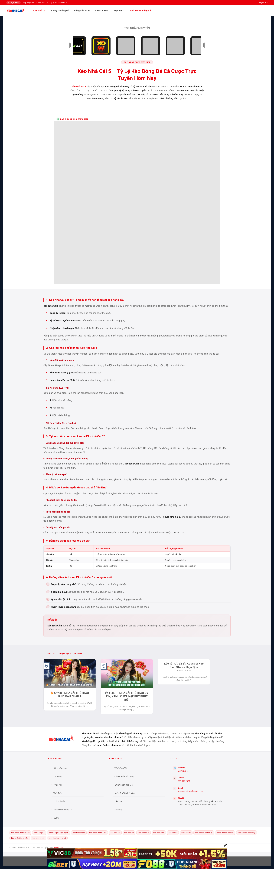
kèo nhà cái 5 (158, 832)
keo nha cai (129, 832)
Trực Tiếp (57, 793)
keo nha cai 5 (143, 832)
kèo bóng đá (39, 832)
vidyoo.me (183, 771)
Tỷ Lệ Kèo (57, 784)
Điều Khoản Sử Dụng (124, 776)
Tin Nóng (57, 776)
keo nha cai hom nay (246, 832)
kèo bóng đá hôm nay (20, 832)
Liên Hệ (118, 801)
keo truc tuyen (79, 832)
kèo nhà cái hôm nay (203, 832)
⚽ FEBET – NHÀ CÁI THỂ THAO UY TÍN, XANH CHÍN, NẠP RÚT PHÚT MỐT (126, 696)
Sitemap (118, 809)
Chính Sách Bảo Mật (123, 784)
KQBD (56, 817)
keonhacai (173, 832)
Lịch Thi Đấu (101, 10)
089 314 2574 (184, 781)
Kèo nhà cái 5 (79, 86)
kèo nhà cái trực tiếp (19, 838)
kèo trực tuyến (39, 838)
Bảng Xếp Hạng (82, 10)
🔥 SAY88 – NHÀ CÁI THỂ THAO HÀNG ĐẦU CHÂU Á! (69, 694)
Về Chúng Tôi (120, 768)
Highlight (119, 10)
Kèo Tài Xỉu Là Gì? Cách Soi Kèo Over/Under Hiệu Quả (184, 665)
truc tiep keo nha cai (57, 838)
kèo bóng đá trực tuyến (58, 832)
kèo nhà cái (115, 832)
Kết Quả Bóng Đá (60, 10)
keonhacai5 (186, 832)
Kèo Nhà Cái (39, 10)
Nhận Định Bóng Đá (140, 10)
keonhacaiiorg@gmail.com (190, 791)
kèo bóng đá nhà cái (97, 832)
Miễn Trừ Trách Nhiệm (124, 793)
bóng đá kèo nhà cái (225, 832)
